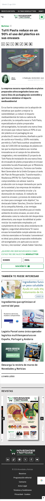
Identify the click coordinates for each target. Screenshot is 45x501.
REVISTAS (7, 391)
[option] (22, 418)
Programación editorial (23, 478)
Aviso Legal (22, 486)
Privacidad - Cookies (22, 494)
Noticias (5, 26)
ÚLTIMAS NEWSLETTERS (27, 11)
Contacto (22, 482)
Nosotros (22, 473)
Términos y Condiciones (22, 490)
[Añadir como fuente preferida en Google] (41, 480)
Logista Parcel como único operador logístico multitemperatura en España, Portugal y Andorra (21, 335)
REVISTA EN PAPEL (8, 11)
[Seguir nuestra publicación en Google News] (30, 44)
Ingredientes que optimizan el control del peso (18, 304)
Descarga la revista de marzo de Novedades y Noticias (19, 367)
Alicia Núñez (13, 78)
